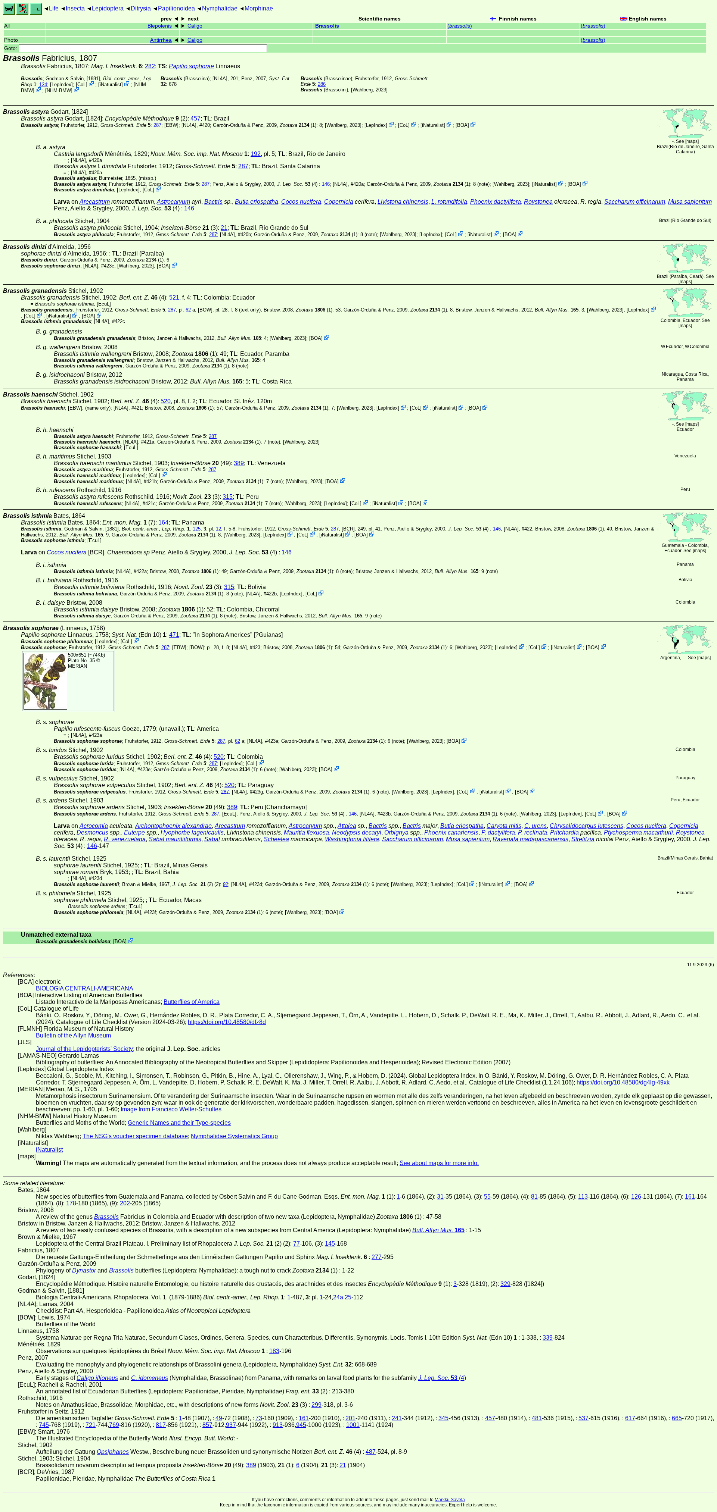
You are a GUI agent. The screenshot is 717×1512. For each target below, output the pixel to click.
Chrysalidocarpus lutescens (586, 826)
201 (350, 1418)
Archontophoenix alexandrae (173, 826)
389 (239, 463)
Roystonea (538, 201)
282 (150, 66)
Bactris (213, 201)
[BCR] (348, 529)
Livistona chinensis (403, 201)
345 (443, 1418)
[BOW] (205, 310)
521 (174, 297)
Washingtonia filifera (352, 839)
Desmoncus (92, 832)
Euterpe (134, 832)
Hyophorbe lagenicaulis (192, 832)
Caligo (194, 26)
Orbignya (396, 832)
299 (316, 1405)
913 (278, 1425)
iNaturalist (110, 84)
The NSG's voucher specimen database (135, 1136)
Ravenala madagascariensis (530, 839)
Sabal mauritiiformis (175, 839)
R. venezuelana (125, 839)
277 (377, 1257)
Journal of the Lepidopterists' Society (84, 1049)
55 (487, 1196)
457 (195, 118)
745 (44, 1425)
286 (322, 84)
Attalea (347, 826)
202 (125, 1203)
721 (91, 1425)
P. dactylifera (498, 832)
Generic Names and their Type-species (179, 1123)
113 (583, 1196)
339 (548, 1337)
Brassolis (327, 26)
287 (157, 125)
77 (296, 1243)
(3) (196, 497)
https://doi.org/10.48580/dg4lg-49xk (623, 1082)
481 (537, 1418)
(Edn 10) (139, 635)
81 (534, 1196)
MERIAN (77, 666)
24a (338, 1297)
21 (224, 228)
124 (43, 84)
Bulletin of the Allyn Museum (73, 1035)
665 (677, 1418)
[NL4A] (219, 78)
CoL (81, 84)
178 (71, 1203)
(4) (297, 184)
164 (163, 522)
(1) (298, 125)
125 (197, 529)
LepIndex (61, 84)
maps (692, 141)
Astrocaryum (173, 201)
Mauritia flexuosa (306, 832)
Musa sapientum (690, 201)
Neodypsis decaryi (356, 832)
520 (166, 401)
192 (256, 154)
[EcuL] (104, 304)
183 (274, 1351)
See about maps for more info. (439, 1163)
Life (54, 8)
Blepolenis (160, 26)
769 (114, 1425)
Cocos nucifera (301, 201)
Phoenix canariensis (451, 832)
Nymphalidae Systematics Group (234, 1136)
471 (174, 635)
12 (218, 529)
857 (207, 1425)
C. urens (535, 826)
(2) (193, 884)
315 (228, 497)
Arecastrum (95, 201)
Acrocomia (94, 826)
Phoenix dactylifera (495, 201)
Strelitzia (583, 839)
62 (188, 310)
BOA (462, 125)
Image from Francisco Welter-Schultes (171, 1109)
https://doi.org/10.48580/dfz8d (227, 1022)
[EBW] (171, 125)
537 (583, 1418)
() (459, 26)
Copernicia (338, 201)
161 (690, 1196)
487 (371, 1452)
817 (161, 1425)
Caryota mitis (504, 826)
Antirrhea (161, 40)
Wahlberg (363, 90)
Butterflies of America (192, 1002)
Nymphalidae (220, 8)
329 (505, 1284)
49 (218, 1418)
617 (630, 1418)
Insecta (75, 8)
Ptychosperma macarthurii (638, 832)
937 (231, 1425)
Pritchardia (564, 832)
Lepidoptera (108, 8)
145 (330, 1243)
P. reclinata (532, 832)
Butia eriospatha (256, 201)
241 (397, 1418)
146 (326, 184)
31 (440, 1196)
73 (258, 1418)
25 (348, 1297)
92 (225, 884)
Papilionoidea (176, 8)
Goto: (11, 48)
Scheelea (276, 839)
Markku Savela (450, 1499)
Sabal (212, 839)
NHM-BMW (59, 90)
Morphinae (259, 8)
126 (636, 1196)
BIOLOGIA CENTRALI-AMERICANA (84, 988)
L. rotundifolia (449, 201)
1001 (353, 1425)
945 (301, 1425)
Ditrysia (141, 8)
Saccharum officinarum (634, 201)
